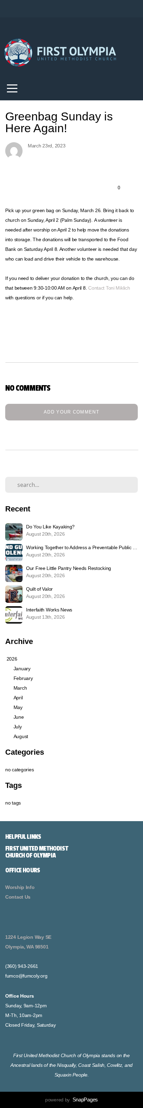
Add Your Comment (71, 412)
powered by (71, 1099)
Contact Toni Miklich (109, 288)
